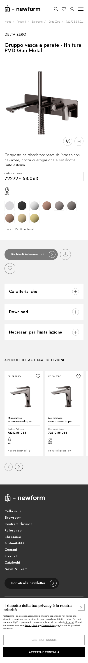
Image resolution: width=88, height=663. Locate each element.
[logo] (23, 8)
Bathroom (37, 22)
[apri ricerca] (56, 9)
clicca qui (69, 622)
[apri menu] (80, 9)
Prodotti (21, 22)
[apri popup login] (72, 9)
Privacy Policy (32, 625)
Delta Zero (54, 22)
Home (8, 22)
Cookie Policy (49, 625)
